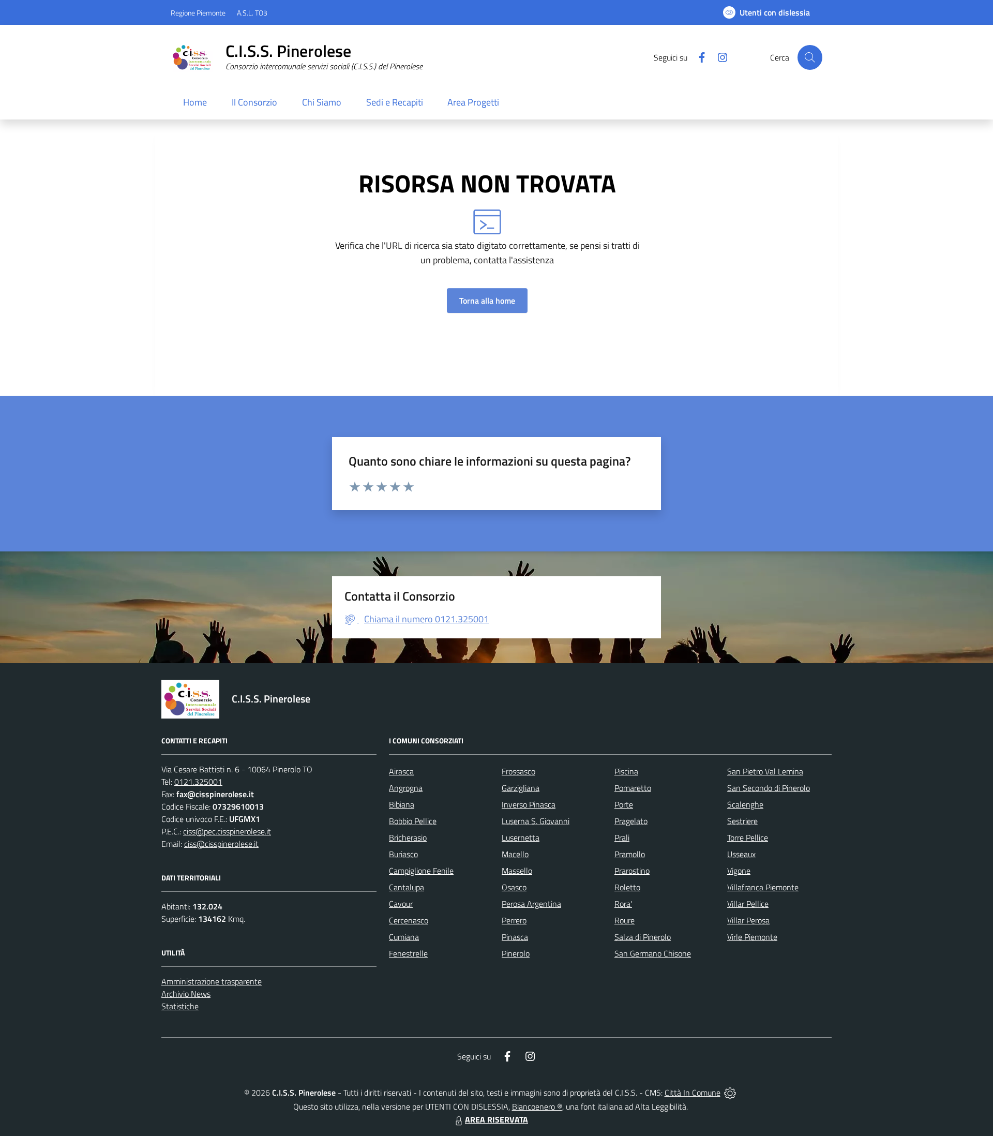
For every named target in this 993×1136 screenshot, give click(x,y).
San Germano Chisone (652, 953)
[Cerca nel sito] (810, 57)
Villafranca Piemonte (763, 887)
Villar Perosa (748, 920)
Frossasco (518, 771)
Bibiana (401, 804)
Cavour (401, 904)
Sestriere (742, 821)
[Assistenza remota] (730, 1092)
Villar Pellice (748, 904)
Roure (624, 920)
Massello (517, 870)
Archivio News (185, 994)
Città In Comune (692, 1092)
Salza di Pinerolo (642, 937)
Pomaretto (632, 788)
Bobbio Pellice (413, 821)
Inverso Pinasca (528, 804)
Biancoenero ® (537, 1106)
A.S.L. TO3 (252, 12)
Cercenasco (408, 920)
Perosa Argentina (531, 904)
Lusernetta (520, 837)
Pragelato (631, 821)
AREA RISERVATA (496, 1119)
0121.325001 (198, 781)
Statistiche (180, 1006)
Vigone (738, 870)
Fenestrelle (408, 953)
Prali (621, 837)
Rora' (623, 904)
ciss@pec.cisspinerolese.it (227, 831)
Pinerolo (516, 953)
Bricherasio (408, 837)
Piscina (626, 771)
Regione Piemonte (198, 12)
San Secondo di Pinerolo (768, 788)
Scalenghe (745, 804)
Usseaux (741, 854)
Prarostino (632, 870)
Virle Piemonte (752, 937)
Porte (623, 804)
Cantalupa (406, 887)
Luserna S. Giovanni (535, 821)
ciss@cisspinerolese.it (221, 844)
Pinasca (515, 937)
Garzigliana (520, 788)
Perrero (514, 920)
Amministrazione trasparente (211, 981)
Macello (515, 854)
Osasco (514, 887)
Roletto (627, 887)
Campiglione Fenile (421, 870)
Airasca (401, 771)
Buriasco (403, 854)
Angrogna (406, 788)
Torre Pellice (747, 837)
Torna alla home (487, 300)
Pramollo (629, 854)
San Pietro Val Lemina (765, 771)
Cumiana (404, 937)
